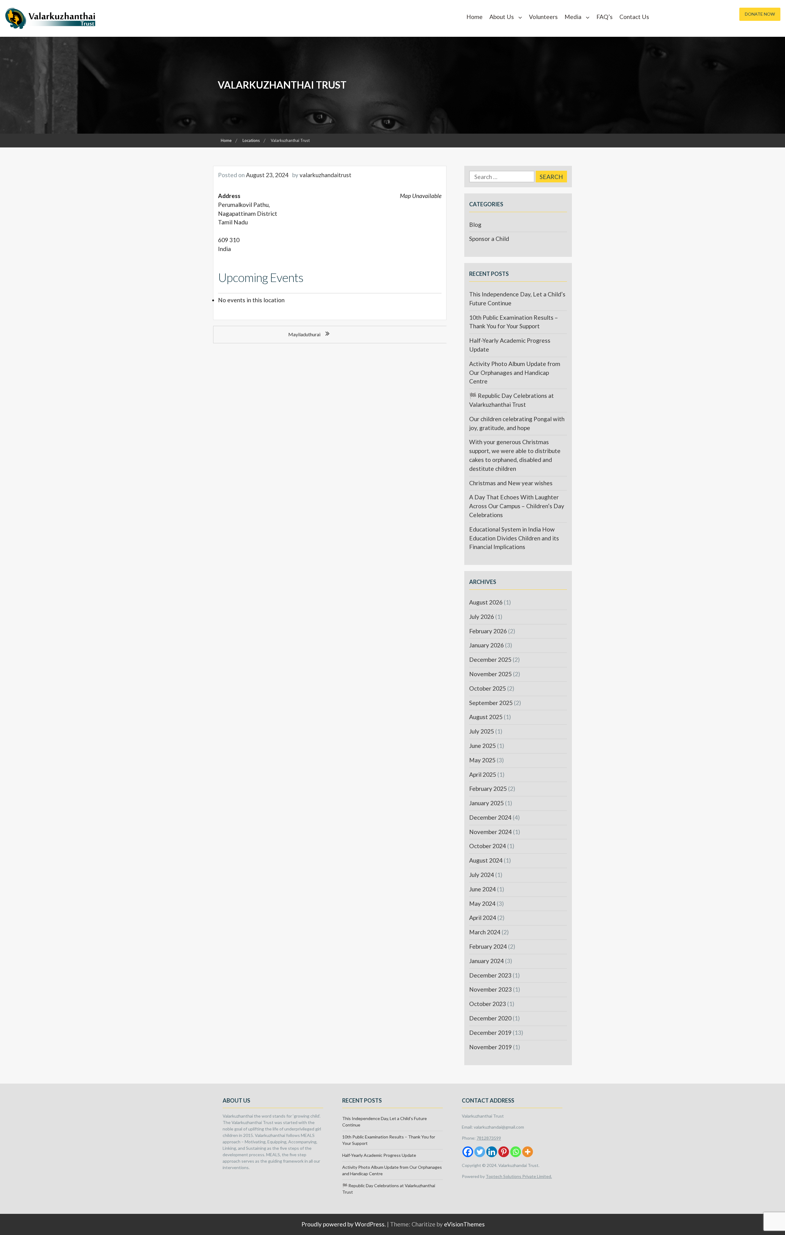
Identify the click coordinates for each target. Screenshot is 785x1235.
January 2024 (486, 960)
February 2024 (488, 946)
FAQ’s (604, 16)
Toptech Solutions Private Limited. (519, 1176)
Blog (475, 224)
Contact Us (634, 16)
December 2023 (490, 975)
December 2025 (490, 659)
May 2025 (482, 760)
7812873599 (489, 1138)
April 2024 (482, 917)
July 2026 (481, 616)
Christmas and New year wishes (511, 482)
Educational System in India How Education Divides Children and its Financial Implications (514, 538)
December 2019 (490, 1032)
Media (573, 16)
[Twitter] (479, 1151)
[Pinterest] (503, 1151)
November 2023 (490, 989)
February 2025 (488, 788)
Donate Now (760, 14)
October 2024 (487, 845)
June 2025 (482, 745)
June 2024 (482, 889)
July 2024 (481, 874)
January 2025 (486, 802)
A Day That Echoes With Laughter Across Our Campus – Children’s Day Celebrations (516, 506)
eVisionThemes (464, 1224)
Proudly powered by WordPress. (343, 1224)
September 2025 (491, 702)
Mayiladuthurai (304, 334)
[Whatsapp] (515, 1151)
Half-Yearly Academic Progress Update (379, 1155)
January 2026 (486, 645)
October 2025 (487, 688)
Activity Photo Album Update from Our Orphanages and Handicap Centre (514, 372)
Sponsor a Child (489, 238)
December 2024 (490, 817)
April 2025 (482, 774)
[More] (527, 1151)
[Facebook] (467, 1151)
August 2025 (486, 716)
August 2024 (486, 860)
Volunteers (543, 16)
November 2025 (490, 673)
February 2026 (488, 631)
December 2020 (490, 1018)
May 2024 (482, 903)
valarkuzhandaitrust (325, 174)
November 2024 (490, 831)
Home (474, 16)
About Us (501, 16)
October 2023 (487, 1003)
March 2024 (484, 932)
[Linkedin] (491, 1151)
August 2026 (486, 602)
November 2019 (490, 1046)
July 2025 (481, 731)
